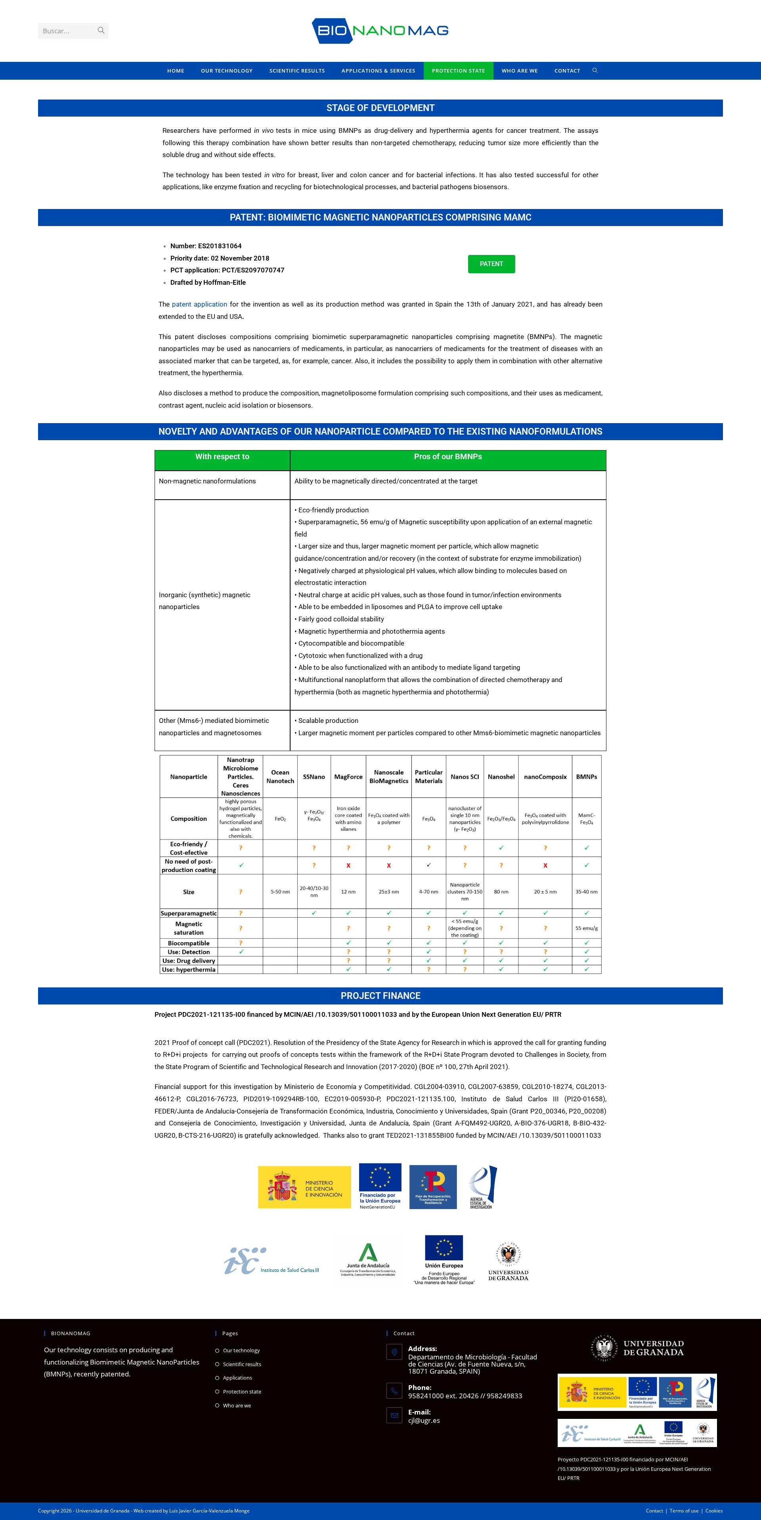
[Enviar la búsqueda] (101, 31)
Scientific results (242, 1364)
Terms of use (684, 1510)
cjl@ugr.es (424, 1420)
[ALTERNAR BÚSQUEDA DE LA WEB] (595, 71)
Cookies (714, 1510)
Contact (654, 1510)
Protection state (242, 1391)
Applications (237, 1377)
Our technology (241, 1350)
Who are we (237, 1405)
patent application (199, 304)
